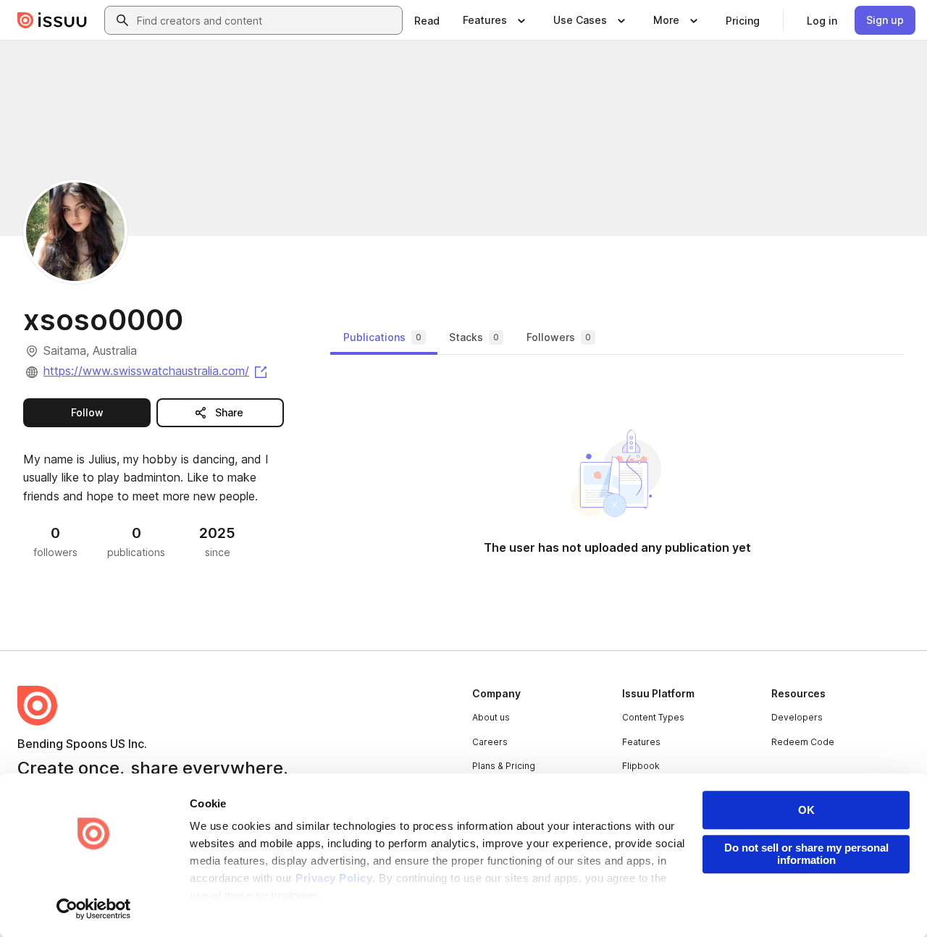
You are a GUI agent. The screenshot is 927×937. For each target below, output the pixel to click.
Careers (490, 741)
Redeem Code (802, 741)
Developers (797, 717)
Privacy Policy (333, 878)
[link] (427, 20)
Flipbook (641, 765)
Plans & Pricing (503, 765)
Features (641, 741)
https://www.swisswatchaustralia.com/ (156, 371)
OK (806, 810)
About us (491, 717)
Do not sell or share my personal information (806, 853)
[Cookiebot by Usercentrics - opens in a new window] (93, 909)
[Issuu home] (52, 20)
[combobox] (266, 20)
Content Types (653, 717)
